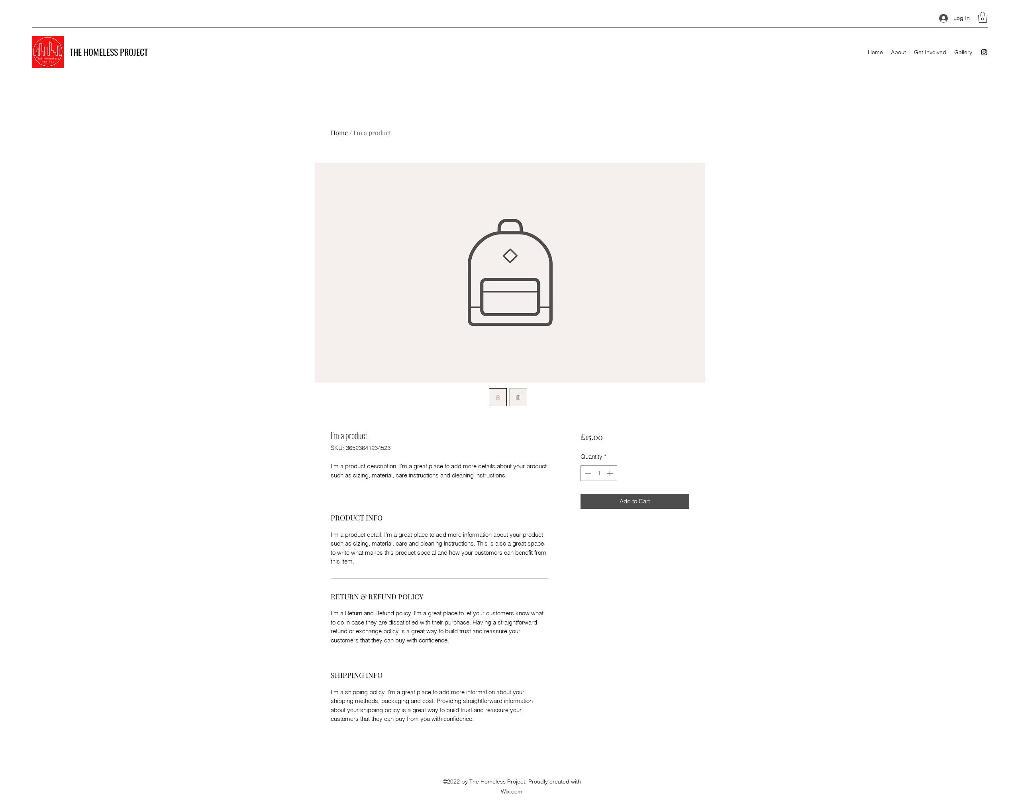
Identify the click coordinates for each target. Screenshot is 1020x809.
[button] (982, 17)
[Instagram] (984, 52)
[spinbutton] (598, 473)
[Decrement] (587, 473)
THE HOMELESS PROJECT (109, 51)
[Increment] (610, 473)
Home (339, 132)
